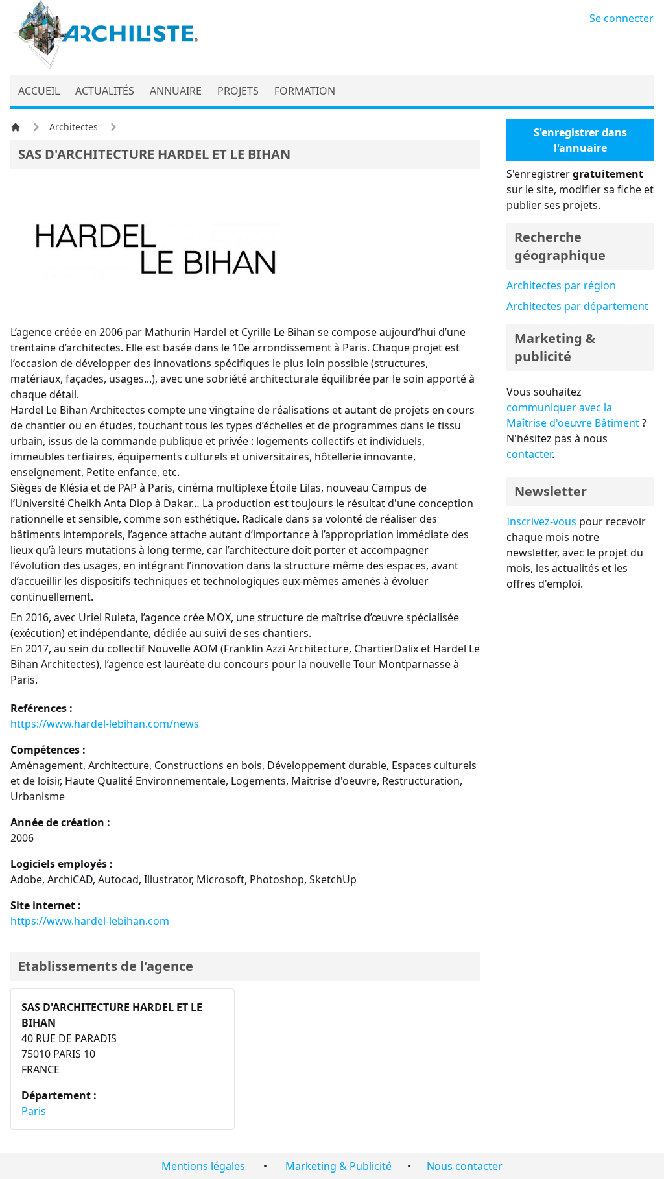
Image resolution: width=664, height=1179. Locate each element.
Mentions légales (203, 1166)
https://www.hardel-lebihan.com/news (104, 724)
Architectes (73, 127)
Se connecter (621, 18)
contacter (529, 454)
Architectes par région (561, 285)
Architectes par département (577, 306)
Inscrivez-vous (541, 521)
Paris (33, 1111)
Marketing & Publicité (338, 1166)
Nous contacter (465, 1166)
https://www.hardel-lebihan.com (89, 921)
